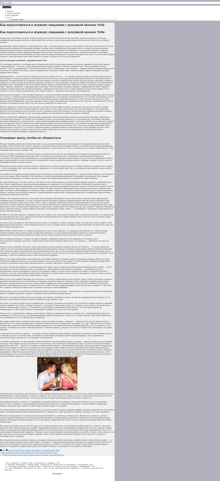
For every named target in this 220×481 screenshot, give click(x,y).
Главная (10, 11)
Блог (9, 17)
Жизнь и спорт (6, 3)
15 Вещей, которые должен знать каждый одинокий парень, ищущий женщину (33, 455)
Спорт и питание (13, 13)
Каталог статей (17, 20)
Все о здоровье (12, 15)
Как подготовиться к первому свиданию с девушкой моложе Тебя (33, 450)
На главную (57, 473)
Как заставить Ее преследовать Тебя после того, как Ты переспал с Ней (30, 453)
